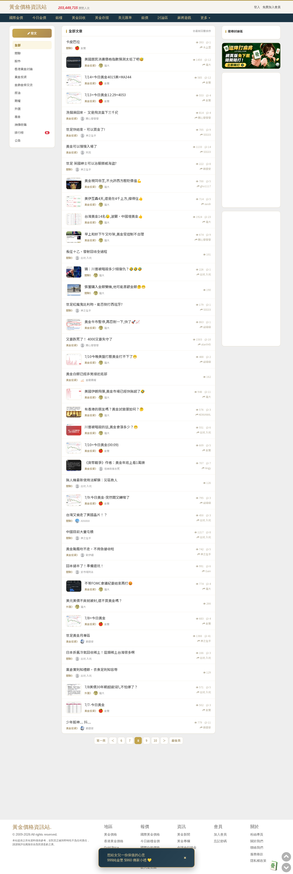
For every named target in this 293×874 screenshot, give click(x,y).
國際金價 (16, 18)
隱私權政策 (258, 860)
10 (155, 740)
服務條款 (256, 854)
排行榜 (31, 132)
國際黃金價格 (150, 834)
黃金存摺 (102, 18)
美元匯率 (125, 18)
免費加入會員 (272, 7)
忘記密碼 (220, 841)
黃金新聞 (183, 834)
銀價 (144, 18)
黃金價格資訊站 (28, 7)
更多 (204, 18)
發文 (33, 33)
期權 (18, 101)
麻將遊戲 (184, 18)
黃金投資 (21, 77)
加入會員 (220, 834)
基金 (18, 116)
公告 (18, 140)
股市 (18, 61)
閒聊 (18, 53)
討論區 (163, 18)
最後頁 (176, 740)
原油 (18, 93)
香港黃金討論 (24, 69)
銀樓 (59, 18)
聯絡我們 (256, 847)
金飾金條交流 (24, 85)
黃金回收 (79, 18)
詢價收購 (21, 124)
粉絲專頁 (256, 834)
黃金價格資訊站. (31, 827)
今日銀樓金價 (150, 841)
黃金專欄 (183, 841)
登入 (257, 7)
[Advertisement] (251, 140)
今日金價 (39, 18)
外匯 (18, 108)
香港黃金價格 (113, 841)
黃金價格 (110, 834)
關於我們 (256, 841)
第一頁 (101, 740)
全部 (18, 45)
